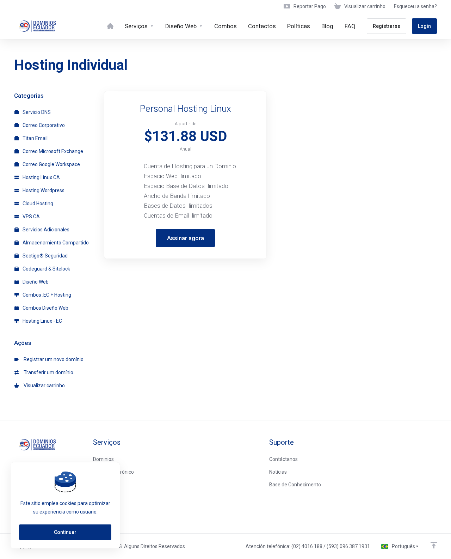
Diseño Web (35, 282)
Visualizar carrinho (43, 385)
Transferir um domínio (47, 372)
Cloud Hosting (37, 203)
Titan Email (34, 138)
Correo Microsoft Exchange (52, 151)
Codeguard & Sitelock (45, 269)
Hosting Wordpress (42, 190)
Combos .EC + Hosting (46, 295)
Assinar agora (185, 238)
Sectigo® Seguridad (44, 256)
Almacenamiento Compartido (55, 242)
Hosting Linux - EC (41, 321)
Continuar (65, 532)
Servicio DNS (36, 112)
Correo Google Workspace (50, 164)
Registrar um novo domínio (52, 359)
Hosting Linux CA (40, 177)
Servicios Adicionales (45, 229)
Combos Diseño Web (44, 308)
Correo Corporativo (43, 125)
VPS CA (30, 216)
